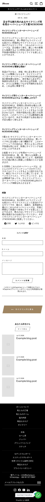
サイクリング (23, 14)
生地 (22, 432)
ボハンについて (22, 407)
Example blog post (26, 338)
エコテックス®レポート (22, 457)
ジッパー (22, 439)
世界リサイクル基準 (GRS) (22, 461)
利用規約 (35, 289)
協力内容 (22, 418)
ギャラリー (22, 425)
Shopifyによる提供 (22, 500)
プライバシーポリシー (18, 289)
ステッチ (22, 446)
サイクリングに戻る (24, 309)
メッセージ (7, 260)
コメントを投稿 (22, 280)
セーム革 (22, 436)
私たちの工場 (22, 410)
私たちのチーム (22, 414)
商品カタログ (22, 421)
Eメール (6, 249)
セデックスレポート (22, 454)
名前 (4, 238)
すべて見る (22, 329)
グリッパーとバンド (22, 443)
